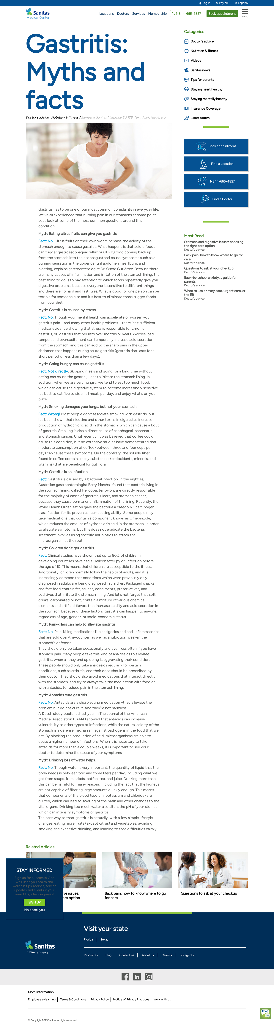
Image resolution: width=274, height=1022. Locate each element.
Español (243, 3)
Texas (104, 939)
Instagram (148, 976)
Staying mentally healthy (209, 99)
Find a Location (222, 163)
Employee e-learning (42, 999)
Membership (157, 13)
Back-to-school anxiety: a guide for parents (210, 280)
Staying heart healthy (206, 89)
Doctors (123, 13)
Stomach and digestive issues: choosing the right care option (213, 244)
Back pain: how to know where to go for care (213, 257)
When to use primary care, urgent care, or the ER (214, 293)
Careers (167, 955)
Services (138, 13)
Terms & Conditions (73, 999)
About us (148, 955)
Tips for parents (202, 80)
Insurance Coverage (206, 108)
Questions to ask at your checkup (209, 268)
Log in (206, 3)
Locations (106, 13)
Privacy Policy (99, 999)
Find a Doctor (222, 199)
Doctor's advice (202, 41)
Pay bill (224, 3)
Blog (108, 955)
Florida (88, 939)
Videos (196, 60)
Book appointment (222, 14)
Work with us (162, 999)
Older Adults (200, 118)
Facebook (125, 976)
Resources (91, 955)
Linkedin (137, 976)
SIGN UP (34, 902)
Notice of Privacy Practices (131, 999)
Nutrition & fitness (204, 51)
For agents (187, 955)
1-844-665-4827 (188, 14)
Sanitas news (200, 70)
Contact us (126, 955)
